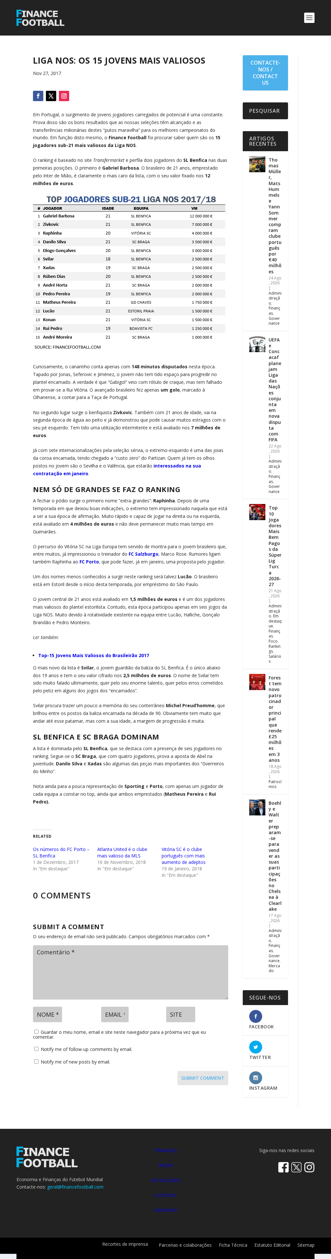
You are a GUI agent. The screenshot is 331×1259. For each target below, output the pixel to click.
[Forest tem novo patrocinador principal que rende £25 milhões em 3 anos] (257, 682)
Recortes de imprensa (125, 1244)
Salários (275, 659)
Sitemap (306, 1245)
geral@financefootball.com (75, 1187)
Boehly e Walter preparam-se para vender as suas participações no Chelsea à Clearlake (275, 856)
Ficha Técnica (233, 1245)
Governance (274, 321)
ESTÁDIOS (165, 1195)
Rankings (275, 649)
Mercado (274, 968)
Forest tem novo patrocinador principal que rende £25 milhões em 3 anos (275, 719)
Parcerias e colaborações (185, 1245)
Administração (275, 298)
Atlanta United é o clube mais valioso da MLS (122, 852)
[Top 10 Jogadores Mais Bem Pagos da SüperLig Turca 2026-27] (257, 512)
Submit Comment (202, 1078)
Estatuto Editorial (272, 1245)
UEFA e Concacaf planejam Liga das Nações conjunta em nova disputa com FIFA (275, 390)
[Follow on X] (51, 96)
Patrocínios (275, 784)
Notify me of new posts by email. (75, 1062)
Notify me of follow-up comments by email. (86, 1049)
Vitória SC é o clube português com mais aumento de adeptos (184, 855)
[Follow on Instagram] (64, 96)
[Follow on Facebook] (38, 96)
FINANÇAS (166, 1150)
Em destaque (275, 621)
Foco (273, 641)
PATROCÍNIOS (165, 1180)
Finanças (274, 310)
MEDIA (165, 1165)
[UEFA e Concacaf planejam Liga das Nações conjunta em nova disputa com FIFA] (257, 344)
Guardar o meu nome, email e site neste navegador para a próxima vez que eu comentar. (119, 1034)
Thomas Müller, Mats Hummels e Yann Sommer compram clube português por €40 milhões (275, 216)
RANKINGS (165, 1210)
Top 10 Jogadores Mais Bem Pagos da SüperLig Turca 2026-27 (275, 546)
